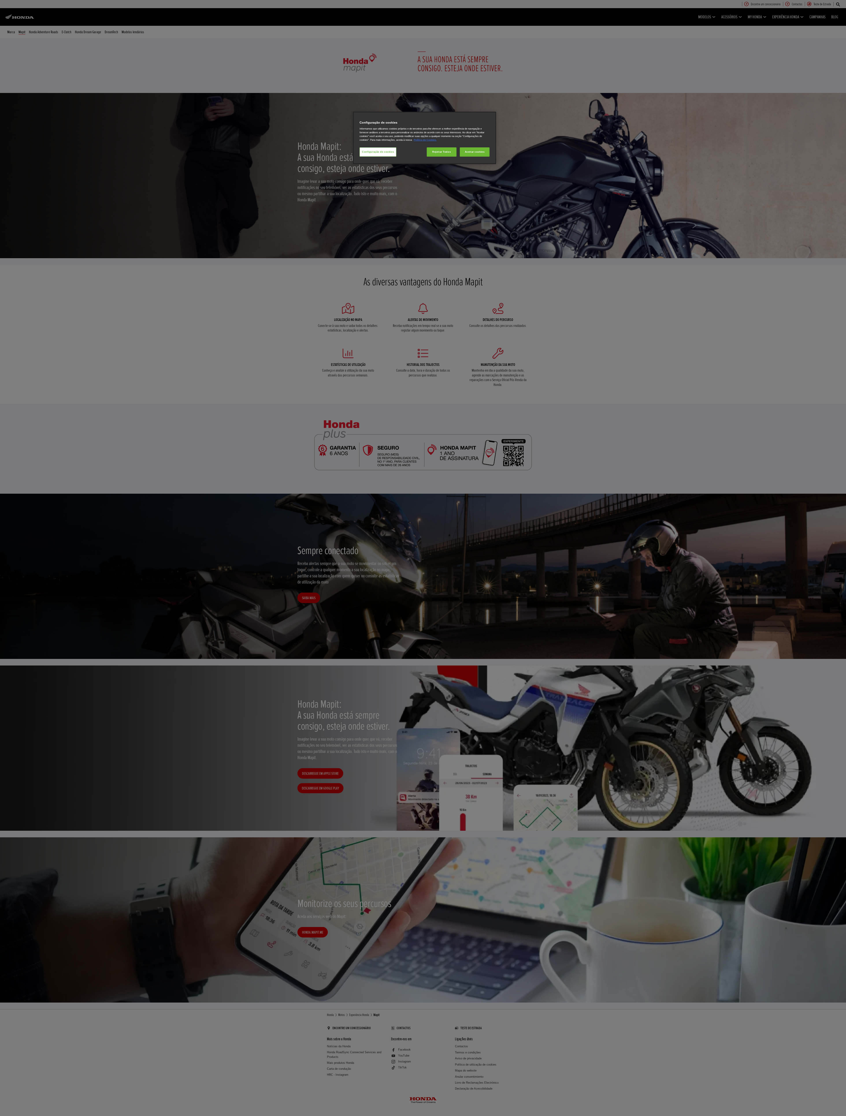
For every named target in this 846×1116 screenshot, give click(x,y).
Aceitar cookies (475, 151)
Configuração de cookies (378, 151)
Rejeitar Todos (441, 151)
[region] (424, 138)
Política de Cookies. (425, 140)
